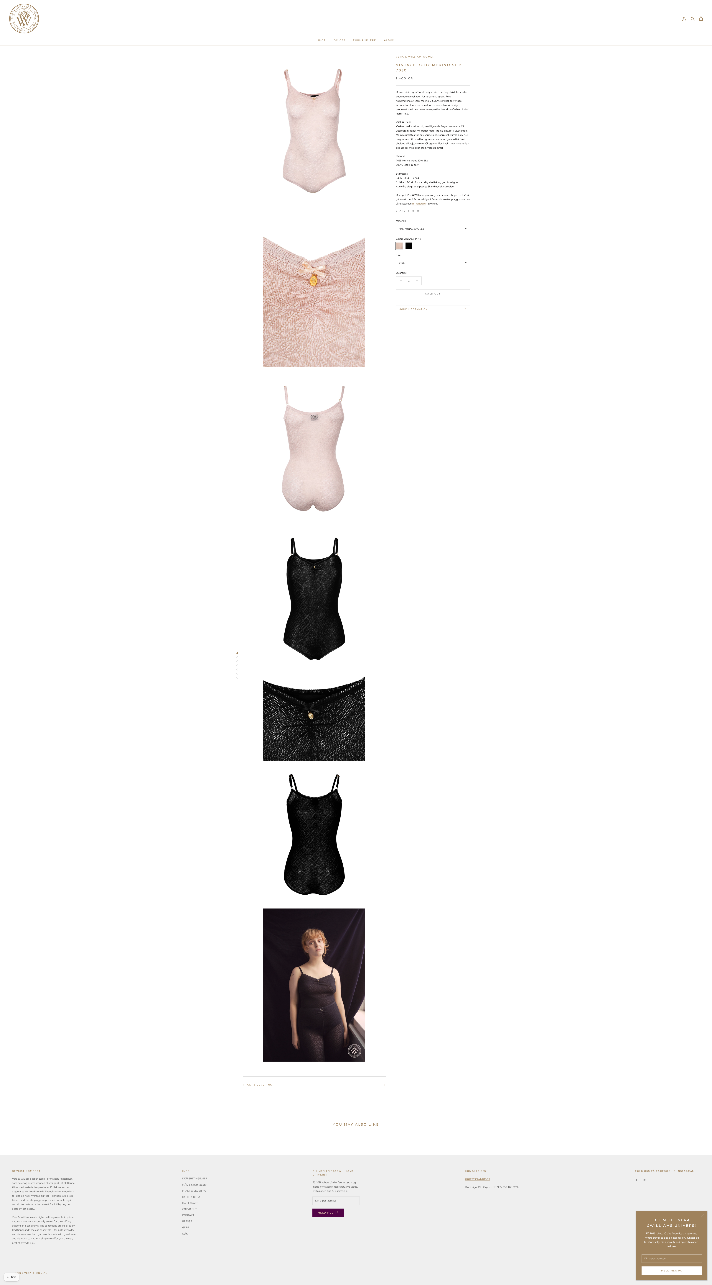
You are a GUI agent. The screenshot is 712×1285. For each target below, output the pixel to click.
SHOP (321, 40)
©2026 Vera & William (31, 1273)
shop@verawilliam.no (477, 1179)
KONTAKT (188, 1215)
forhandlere (419, 203)
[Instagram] (645, 1180)
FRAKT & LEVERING (257, 1084)
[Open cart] (701, 19)
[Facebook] (409, 211)
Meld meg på (671, 1270)
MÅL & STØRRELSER (194, 1184)
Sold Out (433, 293)
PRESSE (187, 1221)
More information (413, 309)
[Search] (693, 19)
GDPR (185, 1227)
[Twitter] (413, 211)
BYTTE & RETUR (191, 1197)
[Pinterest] (418, 211)
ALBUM (389, 40)
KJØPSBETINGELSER (194, 1178)
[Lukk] (703, 1215)
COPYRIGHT (189, 1209)
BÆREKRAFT (190, 1203)
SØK (185, 1233)
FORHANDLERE (364, 40)
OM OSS (339, 40)
